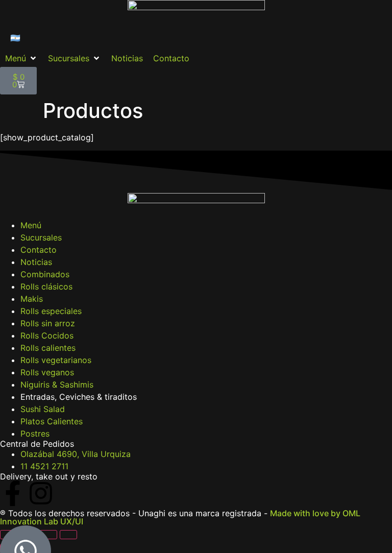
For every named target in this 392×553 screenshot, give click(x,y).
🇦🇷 (15, 38)
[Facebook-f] (13, 493)
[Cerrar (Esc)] (68, 534)
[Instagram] (41, 493)
